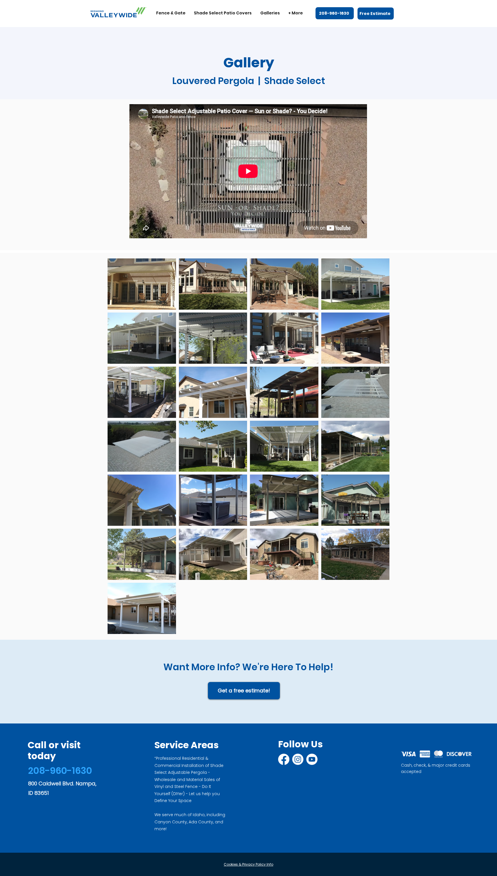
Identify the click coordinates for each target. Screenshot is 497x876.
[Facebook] (283, 759)
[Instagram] (297, 759)
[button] (171, 13)
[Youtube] (312, 759)
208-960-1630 (60, 770)
